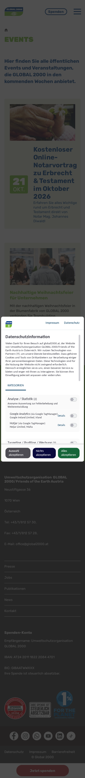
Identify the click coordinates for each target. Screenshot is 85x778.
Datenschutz (72, 322)
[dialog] (42, 389)
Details (61, 415)
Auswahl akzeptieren (16, 452)
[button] (72, 399)
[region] (43, 388)
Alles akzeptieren (68, 452)
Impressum (52, 322)
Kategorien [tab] (16, 385)
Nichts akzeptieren (43, 452)
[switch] (73, 399)
